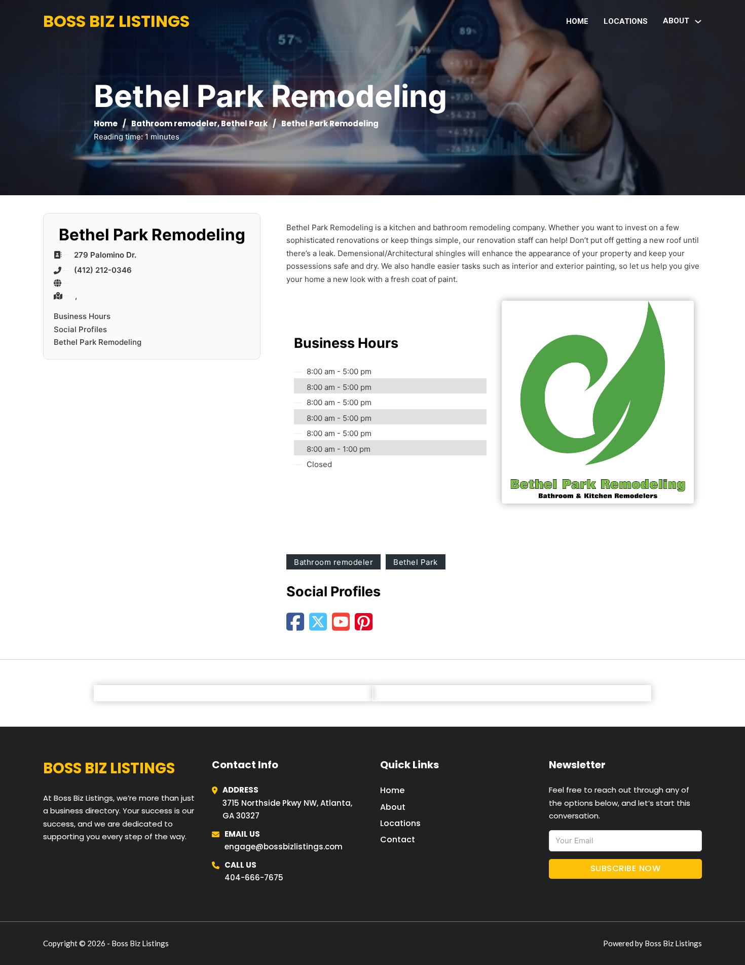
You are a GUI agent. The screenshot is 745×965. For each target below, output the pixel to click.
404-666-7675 (254, 877)
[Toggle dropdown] (698, 21)
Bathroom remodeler (174, 123)
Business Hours (82, 316)
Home (577, 21)
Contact (397, 839)
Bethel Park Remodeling (97, 342)
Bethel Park (244, 123)
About (392, 807)
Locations (626, 21)
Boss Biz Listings (116, 21)
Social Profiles (80, 329)
